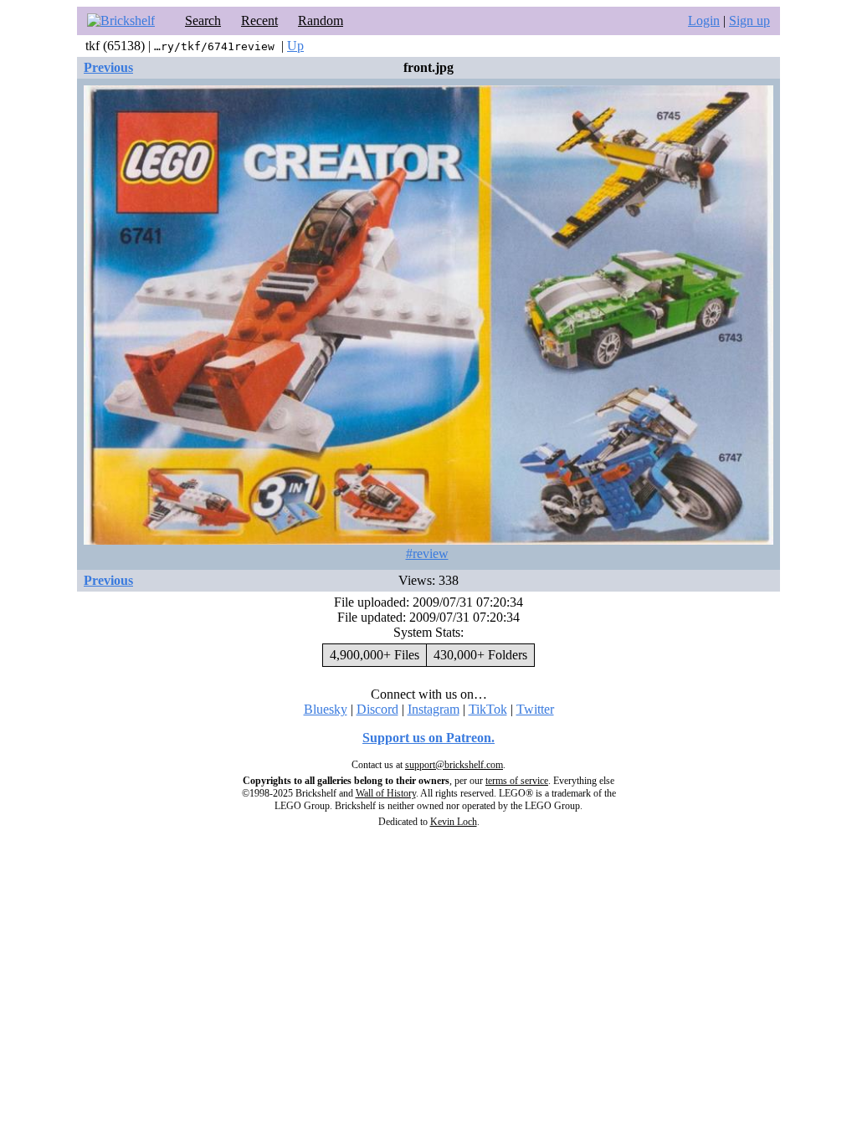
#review (427, 553)
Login (704, 20)
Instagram (433, 709)
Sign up (749, 20)
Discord (377, 709)
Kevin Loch (453, 822)
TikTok (488, 709)
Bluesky (325, 709)
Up (295, 45)
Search (203, 20)
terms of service (516, 781)
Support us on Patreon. (428, 737)
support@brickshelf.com (454, 765)
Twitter (535, 709)
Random (320, 20)
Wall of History (386, 793)
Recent (259, 20)
